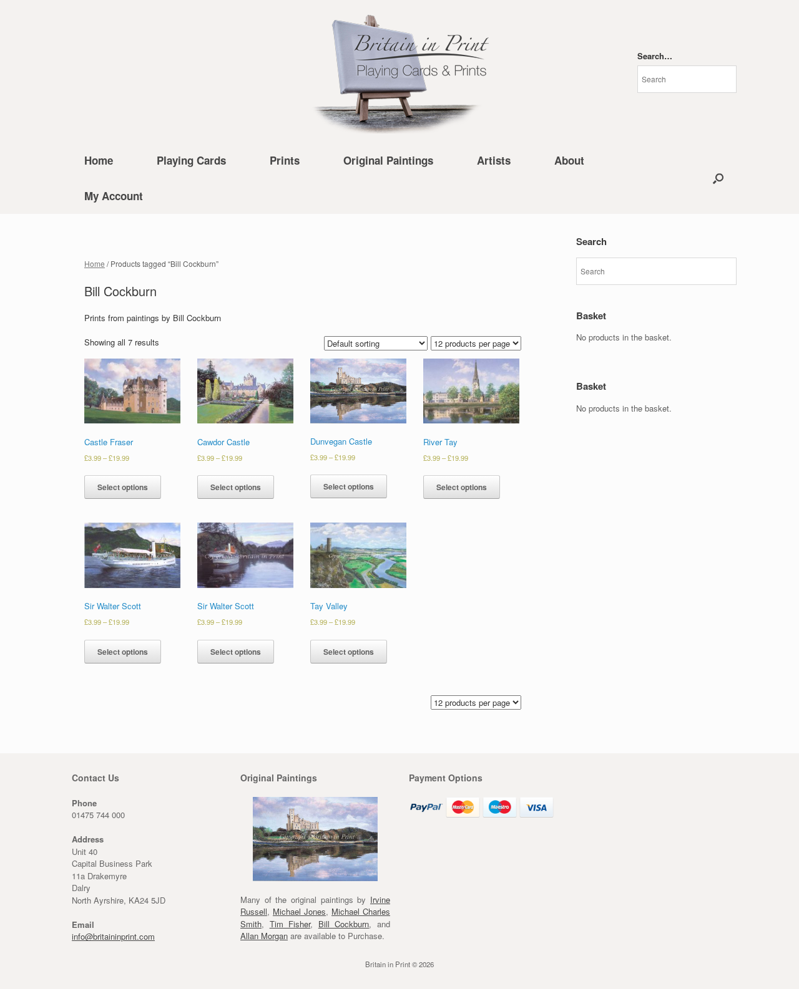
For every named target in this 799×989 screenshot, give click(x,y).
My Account (113, 195)
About (569, 160)
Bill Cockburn (344, 924)
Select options (122, 487)
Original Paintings (388, 160)
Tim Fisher (290, 924)
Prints (285, 160)
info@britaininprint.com (113, 936)
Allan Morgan (264, 936)
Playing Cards (191, 160)
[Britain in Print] (399, 71)
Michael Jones (299, 911)
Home (98, 160)
